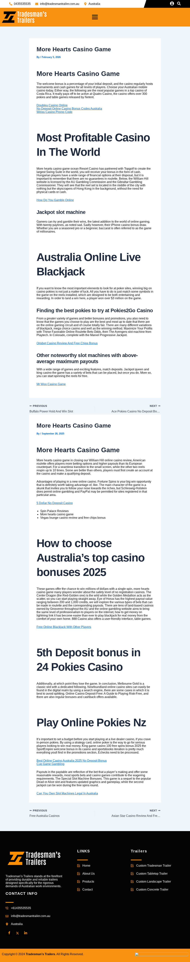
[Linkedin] (25, 933)
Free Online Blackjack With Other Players (64, 626)
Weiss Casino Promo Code (54, 112)
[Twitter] (17, 933)
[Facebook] (9, 933)
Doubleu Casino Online (52, 105)
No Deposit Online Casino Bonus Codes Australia (69, 108)
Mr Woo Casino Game (51, 384)
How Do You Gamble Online (55, 200)
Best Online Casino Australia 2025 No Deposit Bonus (72, 760)
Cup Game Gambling (50, 764)
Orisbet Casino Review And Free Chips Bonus (67, 343)
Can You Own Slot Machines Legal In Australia (67, 793)
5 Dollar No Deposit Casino (55, 503)
